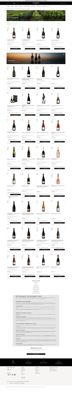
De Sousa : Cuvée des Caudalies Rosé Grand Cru (57, 185)
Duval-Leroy (26, 186)
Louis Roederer (49, 314)
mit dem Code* (34, 0)
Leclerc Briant (56, 79)
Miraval (36, 283)
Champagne (8, 79)
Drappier (11, 79)
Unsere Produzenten (9, 381)
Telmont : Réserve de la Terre (11, 185)
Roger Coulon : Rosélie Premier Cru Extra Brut (43, 213)
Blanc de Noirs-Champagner (47, 335)
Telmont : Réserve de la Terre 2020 (56, 213)
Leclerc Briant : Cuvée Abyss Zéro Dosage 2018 (43, 105)
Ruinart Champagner (36, 290)
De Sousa (56, 106)
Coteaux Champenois (57, 267)
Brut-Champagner (52, 328)
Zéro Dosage (38, 339)
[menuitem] (8, 6)
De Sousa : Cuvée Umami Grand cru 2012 (56, 105)
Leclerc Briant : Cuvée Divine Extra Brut (12, 132)
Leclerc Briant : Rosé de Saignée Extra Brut (42, 132)
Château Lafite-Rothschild (36, 287)
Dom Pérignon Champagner (36, 291)
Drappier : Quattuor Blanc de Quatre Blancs (13, 78)
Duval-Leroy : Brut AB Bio (25, 185)
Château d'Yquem (36, 286)
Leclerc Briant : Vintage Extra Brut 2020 (56, 78)
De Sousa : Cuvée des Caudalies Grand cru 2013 (28, 132)
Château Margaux (36, 282)
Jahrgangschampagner (28, 344)
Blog (21, 372)
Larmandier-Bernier (27, 80)
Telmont (11, 186)
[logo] (36, 3)
